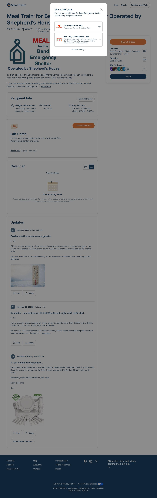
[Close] (101, 9)
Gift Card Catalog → (78, 49)
